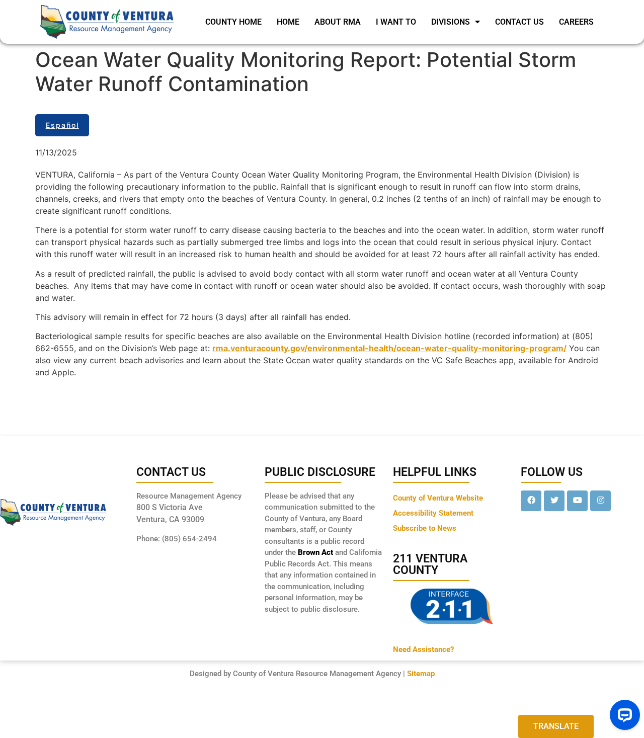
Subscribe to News (424, 528)
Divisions (450, 22)
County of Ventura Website (438, 498)
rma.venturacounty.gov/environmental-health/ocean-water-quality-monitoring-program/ (389, 348)
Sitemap (421, 673)
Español (62, 125)
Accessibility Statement (433, 513)
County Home (233, 22)
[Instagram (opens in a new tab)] (600, 500)
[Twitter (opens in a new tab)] (554, 500)
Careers (576, 22)
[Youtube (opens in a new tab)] (577, 500)
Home (288, 22)
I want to (396, 22)
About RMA (337, 22)
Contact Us (519, 22)
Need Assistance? (423, 649)
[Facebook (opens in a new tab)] (531, 500)
